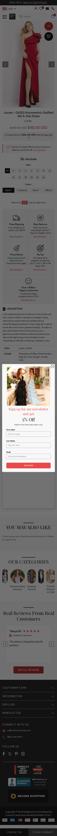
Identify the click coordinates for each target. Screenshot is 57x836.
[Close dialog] (52, 366)
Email (8, 452)
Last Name (10, 441)
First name (10, 430)
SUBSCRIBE (28, 465)
